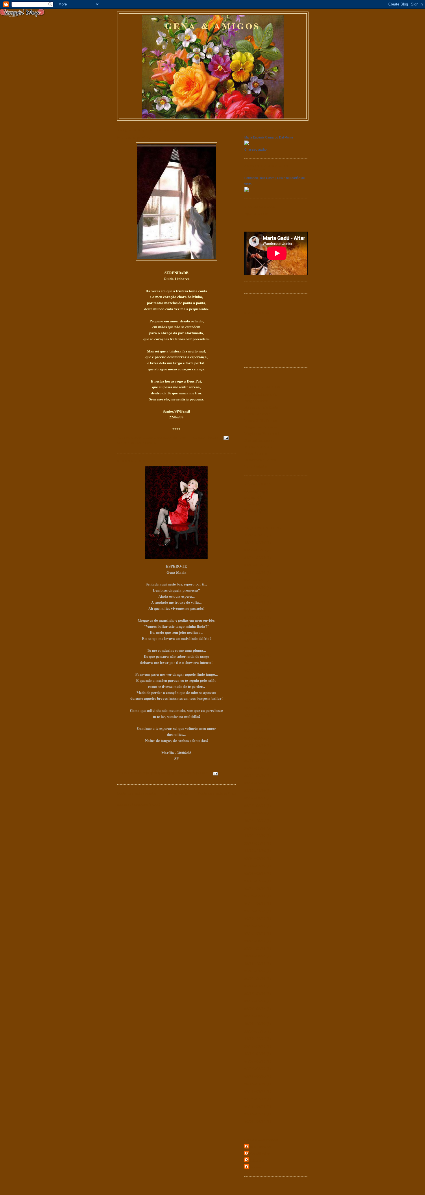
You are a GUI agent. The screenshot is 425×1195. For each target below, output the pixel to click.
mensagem (253, 491)
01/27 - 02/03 (255, 572)
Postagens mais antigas (217, 793)
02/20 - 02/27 (255, 971)
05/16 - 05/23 (255, 910)
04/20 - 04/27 (255, 617)
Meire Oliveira (258, 1153)
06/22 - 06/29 (255, 677)
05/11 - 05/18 (255, 640)
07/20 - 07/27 (255, 692)
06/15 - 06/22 (255, 670)
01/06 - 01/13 (255, 550)
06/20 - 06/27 (255, 918)
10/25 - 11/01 (255, 828)
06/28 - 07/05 (255, 775)
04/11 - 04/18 (255, 903)
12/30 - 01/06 (255, 542)
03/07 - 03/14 (255, 873)
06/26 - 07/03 (255, 993)
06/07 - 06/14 (255, 1121)
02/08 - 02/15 (255, 722)
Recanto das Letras (260, 459)
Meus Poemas (255, 453)
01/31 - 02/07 (255, 858)
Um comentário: (194, 773)
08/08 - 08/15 (255, 948)
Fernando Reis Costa (259, 178)
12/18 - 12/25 (255, 1046)
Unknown (253, 1167)
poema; (250, 497)
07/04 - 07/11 (255, 925)
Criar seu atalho (255, 149)
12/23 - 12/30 (255, 535)
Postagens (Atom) (146, 804)
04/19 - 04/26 (255, 753)
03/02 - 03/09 (255, 587)
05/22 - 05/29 (255, 986)
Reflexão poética (134, 137)
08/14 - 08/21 (255, 1016)
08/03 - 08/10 (255, 700)
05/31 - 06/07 (255, 768)
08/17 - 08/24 (255, 715)
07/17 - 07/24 (255, 1001)
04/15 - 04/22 (255, 1068)
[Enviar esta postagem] (226, 437)
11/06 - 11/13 (255, 1031)
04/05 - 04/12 (255, 737)
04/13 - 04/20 (255, 610)
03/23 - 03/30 (255, 595)
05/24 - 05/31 (255, 760)
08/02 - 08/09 (255, 790)
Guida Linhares (257, 413)
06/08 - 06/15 (255, 662)
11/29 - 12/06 (255, 850)
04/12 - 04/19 (255, 745)
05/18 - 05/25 (255, 647)
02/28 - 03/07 (255, 865)
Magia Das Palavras (260, 427)
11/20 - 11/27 (255, 1038)
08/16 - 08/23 (255, 805)
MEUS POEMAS (258, 446)
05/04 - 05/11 (255, 632)
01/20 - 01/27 (255, 565)
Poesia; (250, 510)
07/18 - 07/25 (255, 933)
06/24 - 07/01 (255, 1083)
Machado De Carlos (260, 420)
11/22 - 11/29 (255, 843)
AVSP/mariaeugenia (260, 394)
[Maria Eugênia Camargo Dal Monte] (246, 143)
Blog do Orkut (256, 400)
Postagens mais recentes (136, 793)
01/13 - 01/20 (255, 557)
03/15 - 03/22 (255, 730)
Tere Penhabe (255, 466)
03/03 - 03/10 (255, 1098)
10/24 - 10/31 (255, 963)
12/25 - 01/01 (255, 1053)
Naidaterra (255, 1160)
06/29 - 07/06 (255, 685)
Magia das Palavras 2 (262, 433)
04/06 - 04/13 (255, 602)
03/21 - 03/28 (255, 880)
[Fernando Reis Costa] (246, 190)
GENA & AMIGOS (212, 25)
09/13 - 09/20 (255, 813)
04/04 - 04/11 (255, 895)
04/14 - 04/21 (255, 1106)
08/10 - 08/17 (255, 707)
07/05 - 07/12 (255, 783)
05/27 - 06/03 (255, 1076)
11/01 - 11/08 (255, 835)
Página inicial (177, 793)
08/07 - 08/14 (255, 1008)
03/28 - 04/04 (255, 888)
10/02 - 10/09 (255, 1023)
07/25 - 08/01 (255, 940)
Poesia (149, 443)
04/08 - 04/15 (255, 1061)
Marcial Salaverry (259, 440)
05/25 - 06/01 (255, 655)
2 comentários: (205, 437)
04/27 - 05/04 (255, 625)
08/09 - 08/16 (255, 798)
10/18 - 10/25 (255, 820)
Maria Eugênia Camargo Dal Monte (268, 137)
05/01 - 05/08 (255, 978)
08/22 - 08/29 (255, 955)
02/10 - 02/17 (255, 580)
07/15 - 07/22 (255, 1091)
